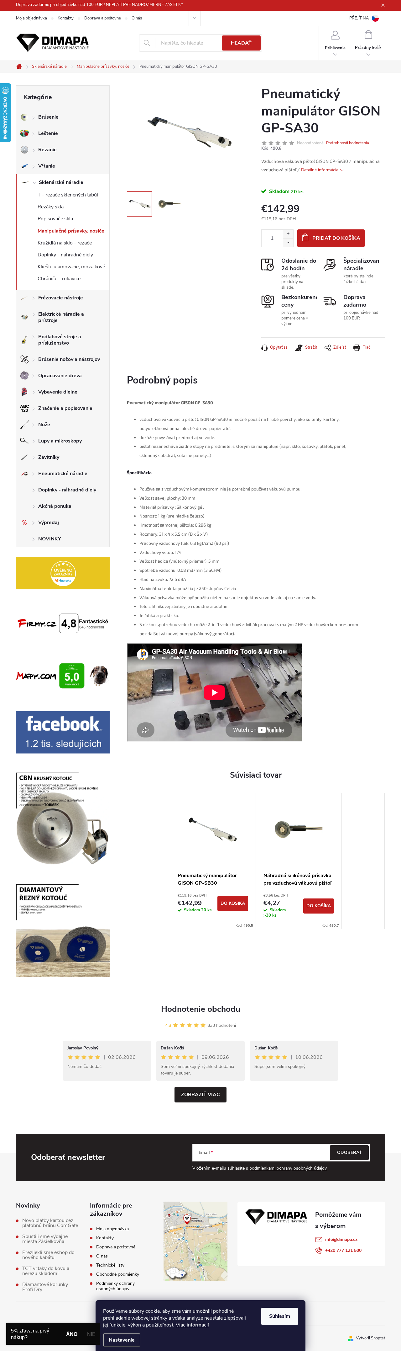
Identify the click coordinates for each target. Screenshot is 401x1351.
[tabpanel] (213, 861)
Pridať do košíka (336, 238)
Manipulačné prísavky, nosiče (71, 231)
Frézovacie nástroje (60, 297)
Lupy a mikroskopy (60, 440)
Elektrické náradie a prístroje (61, 317)
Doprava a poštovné (102, 18)
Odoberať (349, 1152)
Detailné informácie (319, 170)
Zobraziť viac (200, 1094)
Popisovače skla (55, 218)
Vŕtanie (46, 166)
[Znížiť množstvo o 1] (288, 242)
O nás (137, 18)
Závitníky (48, 457)
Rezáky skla (51, 206)
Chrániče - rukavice (59, 278)
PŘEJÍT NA (359, 18)
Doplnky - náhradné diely (65, 254)
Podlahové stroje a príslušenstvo (59, 339)
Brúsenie (48, 117)
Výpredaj (48, 522)
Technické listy (110, 1265)
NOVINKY (49, 538)
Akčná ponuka (54, 506)
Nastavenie (122, 1340)
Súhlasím (279, 1316)
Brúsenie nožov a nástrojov (69, 359)
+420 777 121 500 (343, 1250)
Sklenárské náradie (61, 182)
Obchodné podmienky (117, 1274)
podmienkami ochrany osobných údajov (288, 1168)
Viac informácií (192, 1325)
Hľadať (241, 43)
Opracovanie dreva (60, 375)
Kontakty (66, 18)
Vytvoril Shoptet (370, 1338)
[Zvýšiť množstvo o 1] (288, 234)
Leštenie (48, 133)
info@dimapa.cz (341, 1239)
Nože (44, 424)
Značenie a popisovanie (65, 408)
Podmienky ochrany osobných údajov (115, 1286)
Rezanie (47, 149)
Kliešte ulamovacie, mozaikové (71, 266)
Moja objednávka (31, 18)
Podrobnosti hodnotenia (347, 143)
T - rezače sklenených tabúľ (68, 194)
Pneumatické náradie (62, 473)
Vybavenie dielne (57, 392)
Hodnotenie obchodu (200, 1009)
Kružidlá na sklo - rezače (65, 242)
